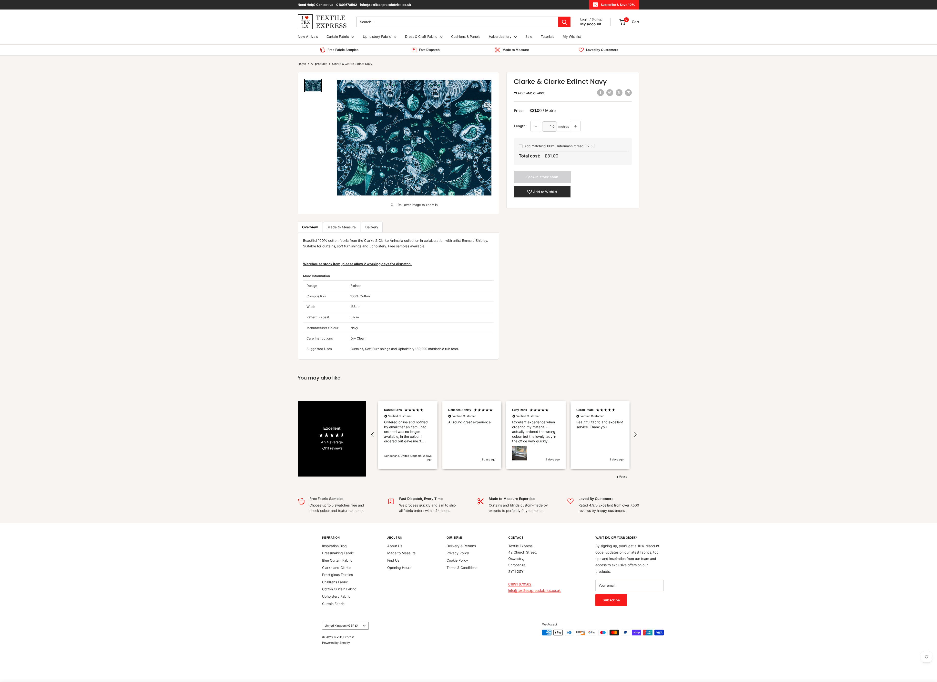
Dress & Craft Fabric (421, 37)
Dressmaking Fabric (338, 553)
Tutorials (547, 37)
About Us (394, 546)
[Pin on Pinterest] (609, 92)
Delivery (371, 227)
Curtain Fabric (337, 37)
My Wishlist (572, 37)
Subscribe (611, 600)
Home (302, 64)
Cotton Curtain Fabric (339, 589)
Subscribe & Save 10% (618, 5)
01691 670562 (519, 584)
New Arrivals (308, 37)
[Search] (564, 22)
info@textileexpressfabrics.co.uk (385, 5)
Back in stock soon (542, 177)
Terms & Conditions (462, 567)
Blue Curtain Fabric (337, 560)
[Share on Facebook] (600, 92)
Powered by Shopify (336, 642)
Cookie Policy (457, 560)
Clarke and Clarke (529, 93)
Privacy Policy (458, 553)
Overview (310, 227)
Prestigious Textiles (337, 575)
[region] (504, 435)
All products (319, 64)
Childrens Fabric (335, 582)
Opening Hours (399, 567)
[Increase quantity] (575, 126)
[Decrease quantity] (535, 126)
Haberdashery (500, 37)
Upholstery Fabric (377, 37)
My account (590, 24)
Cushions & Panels (465, 37)
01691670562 (346, 5)
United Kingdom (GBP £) (341, 625)
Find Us (393, 560)
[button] (372, 435)
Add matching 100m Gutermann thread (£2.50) (560, 146)
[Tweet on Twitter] (619, 92)
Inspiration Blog (334, 546)
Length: (520, 126)
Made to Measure (341, 227)
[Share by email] (628, 92)
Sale (528, 37)
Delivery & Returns (461, 546)
